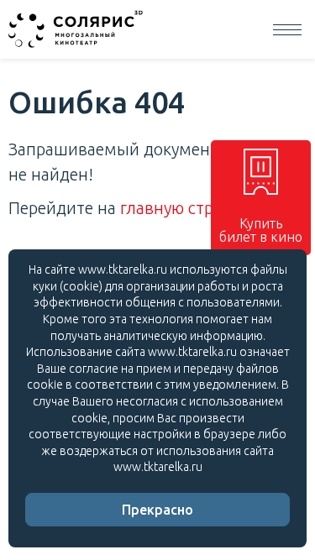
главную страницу (190, 207)
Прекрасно (157, 509)
